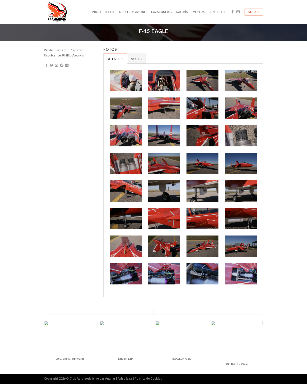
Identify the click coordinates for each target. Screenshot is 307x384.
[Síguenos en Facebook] (232, 12)
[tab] (115, 59)
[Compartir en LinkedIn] (67, 65)
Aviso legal (125, 378)
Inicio (96, 12)
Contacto (216, 12)
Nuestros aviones (133, 12)
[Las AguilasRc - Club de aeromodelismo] (65, 12)
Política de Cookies (148, 378)
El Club (110, 12)
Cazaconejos (161, 12)
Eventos (198, 12)
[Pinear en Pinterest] (61, 65)
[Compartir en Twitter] (51, 65)
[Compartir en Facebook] (46, 65)
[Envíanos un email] (238, 12)
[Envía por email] (56, 65)
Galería (182, 12)
